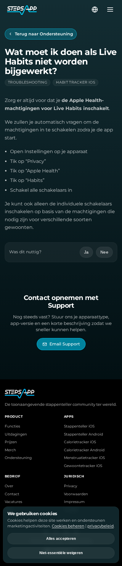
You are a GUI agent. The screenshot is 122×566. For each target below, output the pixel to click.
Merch (10, 450)
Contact (12, 494)
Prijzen (11, 442)
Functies (12, 426)
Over (9, 486)
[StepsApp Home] (49, 9)
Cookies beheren (68, 525)
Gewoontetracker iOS (83, 466)
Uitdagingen (16, 434)
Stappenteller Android (83, 434)
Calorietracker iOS (80, 442)
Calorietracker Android (84, 450)
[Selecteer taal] (95, 9)
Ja (86, 252)
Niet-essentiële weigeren (61, 553)
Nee (104, 252)
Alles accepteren (61, 539)
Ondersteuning (18, 458)
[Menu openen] (108, 9)
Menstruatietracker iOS (84, 458)
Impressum (74, 502)
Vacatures (13, 502)
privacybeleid (100, 525)
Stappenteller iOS (79, 426)
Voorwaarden (76, 494)
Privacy (70, 486)
